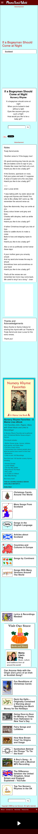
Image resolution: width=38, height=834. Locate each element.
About (3, 809)
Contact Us (9, 809)
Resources (25, 809)
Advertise (17, 809)
